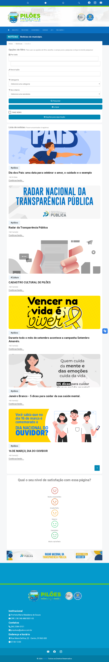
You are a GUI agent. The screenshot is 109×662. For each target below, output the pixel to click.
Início (11, 44)
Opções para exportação (55, 117)
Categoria (14, 80)
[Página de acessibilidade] (63, 3)
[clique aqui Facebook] (54, 651)
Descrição (14, 70)
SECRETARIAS (35, 30)
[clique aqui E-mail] (48, 651)
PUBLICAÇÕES (60, 30)
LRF (52, 30)
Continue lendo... (16, 180)
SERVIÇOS (45, 30)
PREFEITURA (24, 30)
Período (14, 55)
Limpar (56, 107)
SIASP (45, 659)
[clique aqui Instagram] (61, 651)
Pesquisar (56, 101)
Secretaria (15, 90)
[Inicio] (9, 30)
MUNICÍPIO (15, 30)
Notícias (19, 44)
